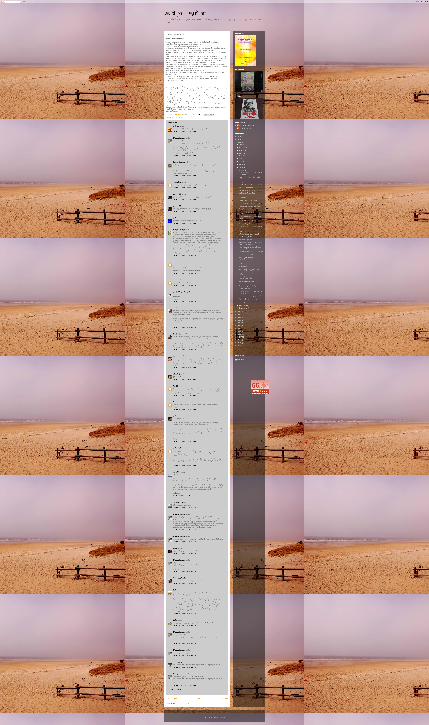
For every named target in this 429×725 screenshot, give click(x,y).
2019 (239, 334)
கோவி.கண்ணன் (178, 334)
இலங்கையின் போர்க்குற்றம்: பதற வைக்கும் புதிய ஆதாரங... (248, 282)
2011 (239, 311)
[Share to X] (209, 115)
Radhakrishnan (178, 502)
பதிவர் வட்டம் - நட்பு (177, 117)
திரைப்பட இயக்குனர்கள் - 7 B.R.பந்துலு (251, 251)
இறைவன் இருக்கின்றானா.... (247, 187)
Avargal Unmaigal (179, 230)
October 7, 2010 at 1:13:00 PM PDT (184, 255)
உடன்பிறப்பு (176, 126)
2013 (239, 317)
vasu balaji (177, 280)
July (240, 161)
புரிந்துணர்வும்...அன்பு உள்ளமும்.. (248, 200)
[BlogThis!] (206, 115)
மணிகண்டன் (177, 448)
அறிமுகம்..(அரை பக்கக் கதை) (248, 299)
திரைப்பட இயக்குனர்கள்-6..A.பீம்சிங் (250, 190)
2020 (239, 337)
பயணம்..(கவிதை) (244, 302)
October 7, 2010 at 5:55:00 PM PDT (184, 327)
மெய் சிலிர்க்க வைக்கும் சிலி (247, 221)
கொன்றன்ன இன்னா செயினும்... (249, 286)
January (242, 145)
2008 (239, 136)
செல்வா (175, 590)
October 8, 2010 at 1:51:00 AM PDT (184, 496)
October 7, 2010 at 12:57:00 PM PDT (185, 223)
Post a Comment (176, 689)
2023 (239, 345)
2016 (239, 326)
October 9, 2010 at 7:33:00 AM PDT (184, 667)
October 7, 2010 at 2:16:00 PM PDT (184, 273)
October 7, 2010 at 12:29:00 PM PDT (185, 188)
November (242, 305)
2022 (239, 343)
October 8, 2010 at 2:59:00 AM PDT (184, 530)
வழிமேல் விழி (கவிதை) (246, 254)
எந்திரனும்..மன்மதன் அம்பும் (247, 274)
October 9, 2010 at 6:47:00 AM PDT (184, 643)
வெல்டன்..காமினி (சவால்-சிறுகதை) (249, 203)
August (241, 164)
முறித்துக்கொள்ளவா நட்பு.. (247, 193)
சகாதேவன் (176, 308)
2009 (239, 139)
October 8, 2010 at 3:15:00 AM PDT (184, 542)
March (241, 150)
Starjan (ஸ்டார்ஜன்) (179, 162)
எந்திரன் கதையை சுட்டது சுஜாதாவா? (250, 296)
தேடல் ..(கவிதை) (244, 231)
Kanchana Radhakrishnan (247, 125)
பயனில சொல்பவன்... (245, 288)
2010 (239, 142)
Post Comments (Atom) (183, 703)
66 (255, 385)
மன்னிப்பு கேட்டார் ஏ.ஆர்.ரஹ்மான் (249, 234)
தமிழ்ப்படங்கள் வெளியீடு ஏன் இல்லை (250, 206)
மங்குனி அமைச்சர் (178, 374)
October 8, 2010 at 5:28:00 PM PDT (184, 571)
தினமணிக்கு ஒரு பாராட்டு (246, 239)
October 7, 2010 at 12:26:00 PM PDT (185, 176)
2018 (239, 331)
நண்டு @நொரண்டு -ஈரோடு (181, 292)
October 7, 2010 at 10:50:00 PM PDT (185, 367)
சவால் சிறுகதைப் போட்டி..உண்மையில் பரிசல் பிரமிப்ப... (250, 248)
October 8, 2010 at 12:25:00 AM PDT (185, 441)
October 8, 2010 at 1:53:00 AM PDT (184, 508)
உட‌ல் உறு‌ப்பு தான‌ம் (244, 182)
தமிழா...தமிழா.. (187, 13)
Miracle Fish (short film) (246, 237)
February (242, 147)
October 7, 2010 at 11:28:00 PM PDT (185, 379)
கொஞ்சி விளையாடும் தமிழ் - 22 (248, 209)
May (241, 156)
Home (197, 699)
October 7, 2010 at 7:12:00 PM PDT (184, 349)
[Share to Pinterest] (213, 115)
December (242, 308)
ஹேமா (175, 548)
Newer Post (171, 699)
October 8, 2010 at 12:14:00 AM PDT (185, 409)
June (241, 159)
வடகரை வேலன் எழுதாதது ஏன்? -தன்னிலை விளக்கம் (248, 277)
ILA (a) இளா (177, 182)
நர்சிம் (175, 416)
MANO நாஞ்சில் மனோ (180, 578)
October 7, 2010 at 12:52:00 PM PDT (185, 211)
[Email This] (204, 115)
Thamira (176, 402)
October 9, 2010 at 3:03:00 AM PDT (184, 625)
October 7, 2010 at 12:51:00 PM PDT (185, 199)
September (243, 167)
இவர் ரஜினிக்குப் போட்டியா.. (247, 224)
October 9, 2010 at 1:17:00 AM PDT (184, 583)
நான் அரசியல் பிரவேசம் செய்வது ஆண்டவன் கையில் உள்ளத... (249, 270)
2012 (239, 314)
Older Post (223, 699)
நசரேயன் (176, 218)
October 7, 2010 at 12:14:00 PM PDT (185, 156)
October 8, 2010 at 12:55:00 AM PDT (185, 466)
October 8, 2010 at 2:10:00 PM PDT (184, 553)
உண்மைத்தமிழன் (178, 662)
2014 (239, 320)
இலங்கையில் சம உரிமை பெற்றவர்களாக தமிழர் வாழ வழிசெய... (250, 243)
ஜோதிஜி (175, 386)
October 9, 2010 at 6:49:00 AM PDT (184, 655)
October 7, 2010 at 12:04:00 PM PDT (185, 131)
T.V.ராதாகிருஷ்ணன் (179, 114)
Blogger (223, 717)
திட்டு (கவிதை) (243, 266)
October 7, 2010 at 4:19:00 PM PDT (184, 301)
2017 (239, 328)
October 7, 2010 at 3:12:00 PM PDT (184, 285)
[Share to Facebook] (211, 115)
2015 (239, 323)
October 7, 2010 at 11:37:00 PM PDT (185, 395)
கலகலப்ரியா (177, 472)
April (241, 153)
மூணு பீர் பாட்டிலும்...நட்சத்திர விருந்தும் (250, 184)
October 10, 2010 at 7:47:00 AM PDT (185, 685)
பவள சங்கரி (176, 356)
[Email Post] (199, 114)
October (242, 170)
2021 (239, 340)
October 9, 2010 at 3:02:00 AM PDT (184, 614)
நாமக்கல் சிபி (177, 194)
